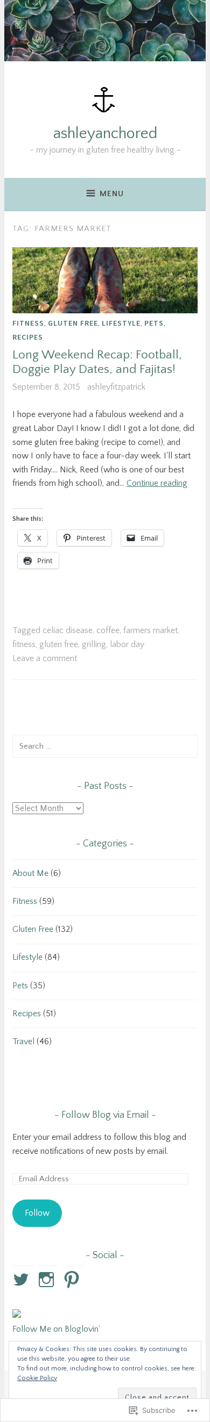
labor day (127, 644)
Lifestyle (121, 323)
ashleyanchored (105, 133)
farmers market (150, 630)
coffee (108, 630)
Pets (154, 323)
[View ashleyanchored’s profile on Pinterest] (73, 1279)
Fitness (28, 323)
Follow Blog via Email (105, 1115)
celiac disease (68, 630)
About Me (30, 873)
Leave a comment (44, 658)
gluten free (58, 644)
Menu (112, 193)
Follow (37, 1213)
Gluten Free (73, 323)
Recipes (27, 337)
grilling (94, 644)
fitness (24, 644)
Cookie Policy (37, 1378)
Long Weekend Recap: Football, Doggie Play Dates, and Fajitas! (97, 362)
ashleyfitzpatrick (116, 387)
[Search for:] (105, 746)
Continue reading (157, 483)
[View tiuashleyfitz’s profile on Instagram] (48, 1279)
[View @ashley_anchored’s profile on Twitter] (22, 1279)
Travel (23, 1041)
